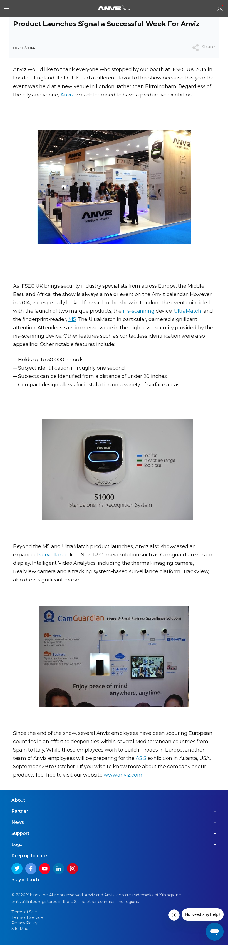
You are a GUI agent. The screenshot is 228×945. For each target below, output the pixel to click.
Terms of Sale (24, 911)
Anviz (67, 95)
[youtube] (44, 868)
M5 (72, 319)
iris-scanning (138, 311)
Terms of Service (27, 917)
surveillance (53, 555)
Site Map (19, 928)
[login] (220, 8)
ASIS (141, 758)
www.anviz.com (123, 775)
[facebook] (30, 868)
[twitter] (17, 868)
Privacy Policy (24, 923)
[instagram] (72, 868)
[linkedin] (58, 868)
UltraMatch (187, 311)
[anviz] (114, 8)
